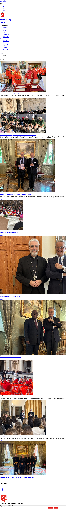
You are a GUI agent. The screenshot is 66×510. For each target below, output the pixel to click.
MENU (1, 38)
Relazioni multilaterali (6, 37)
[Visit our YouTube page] (3, 7)
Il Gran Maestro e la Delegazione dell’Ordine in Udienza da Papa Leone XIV (15, 93)
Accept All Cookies (56, 507)
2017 (2, 492)
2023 (2, 488)
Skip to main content (2, 0)
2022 (2, 489)
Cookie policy (23, 508)
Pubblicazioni (5, 30)
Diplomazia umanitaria (6, 48)
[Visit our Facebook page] (3, 6)
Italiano (3, 2)
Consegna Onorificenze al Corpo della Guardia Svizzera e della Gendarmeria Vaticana (17, 477)
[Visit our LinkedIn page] (3, 9)
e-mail (4, 57)
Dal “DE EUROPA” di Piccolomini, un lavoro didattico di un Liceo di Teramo (15, 194)
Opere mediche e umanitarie (6, 34)
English (1, 2)
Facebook (4, 55)
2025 (2, 487)
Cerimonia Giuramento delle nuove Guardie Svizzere (10, 232)
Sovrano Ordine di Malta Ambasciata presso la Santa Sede (6, 21)
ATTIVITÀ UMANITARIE (5, 31)
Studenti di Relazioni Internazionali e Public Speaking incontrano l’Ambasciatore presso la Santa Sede (20, 436)
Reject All (50, 507)
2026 (2, 486)
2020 (2, 490)
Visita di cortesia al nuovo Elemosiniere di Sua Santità (11, 296)
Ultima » (8, 481)
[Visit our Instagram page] (3, 8)
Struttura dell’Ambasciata (6, 28)
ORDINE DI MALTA (4, 32)
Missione (4, 33)
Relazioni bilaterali (5, 36)
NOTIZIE (3, 29)
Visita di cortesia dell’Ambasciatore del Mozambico (10, 357)
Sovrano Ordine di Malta (3, 1)
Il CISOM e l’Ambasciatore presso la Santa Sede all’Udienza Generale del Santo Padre (17, 396)
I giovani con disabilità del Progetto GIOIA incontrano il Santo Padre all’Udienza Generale (18, 135)
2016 (2, 493)
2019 (2, 491)
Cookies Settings (45, 507)
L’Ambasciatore (5, 27)
